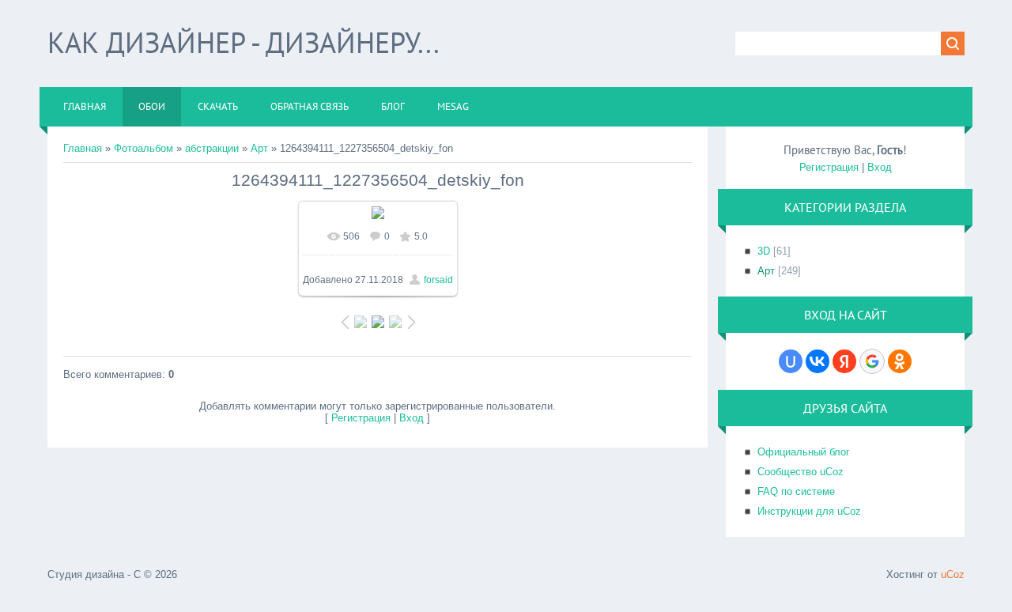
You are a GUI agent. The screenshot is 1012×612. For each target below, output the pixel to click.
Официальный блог (803, 452)
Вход (411, 418)
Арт (259, 148)
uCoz (953, 574)
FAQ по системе (796, 491)
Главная (82, 148)
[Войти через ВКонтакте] (817, 361)
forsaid (438, 279)
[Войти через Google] (872, 361)
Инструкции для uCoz (809, 511)
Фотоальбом (143, 148)
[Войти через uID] (790, 361)
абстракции (212, 148)
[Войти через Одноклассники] (900, 361)
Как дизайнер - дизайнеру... (243, 42)
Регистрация (361, 418)
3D (763, 251)
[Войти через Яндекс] (844, 361)
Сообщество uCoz (800, 472)
